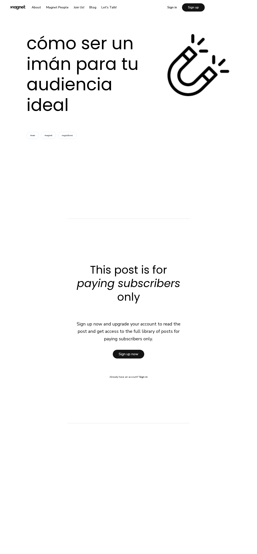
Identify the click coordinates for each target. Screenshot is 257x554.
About (36, 7)
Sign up (193, 7)
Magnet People (57, 7)
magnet (48, 135)
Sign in (172, 7)
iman (32, 135)
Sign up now (128, 354)
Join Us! (79, 7)
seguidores (67, 135)
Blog (92, 7)
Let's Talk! (109, 7)
